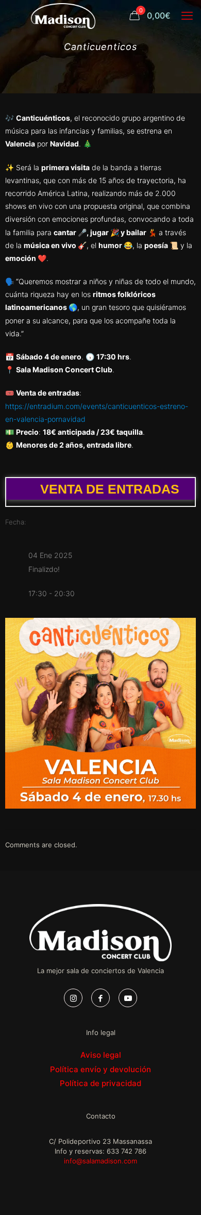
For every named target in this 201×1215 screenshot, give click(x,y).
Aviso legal (100, 1055)
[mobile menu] (187, 15)
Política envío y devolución (100, 1069)
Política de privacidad (100, 1083)
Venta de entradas (109, 489)
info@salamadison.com (100, 1161)
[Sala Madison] (63, 15)
